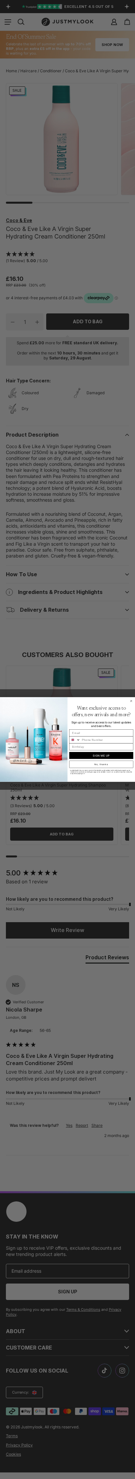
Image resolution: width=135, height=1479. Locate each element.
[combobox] (74, 740)
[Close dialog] (131, 701)
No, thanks (101, 764)
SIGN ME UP (101, 755)
